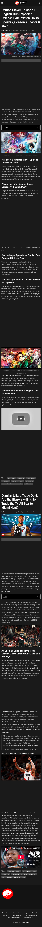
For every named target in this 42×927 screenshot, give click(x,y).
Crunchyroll (21, 478)
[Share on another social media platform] (21, 60)
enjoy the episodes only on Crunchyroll (21, 400)
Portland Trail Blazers (13, 877)
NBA (11, 727)
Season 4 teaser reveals (13, 286)
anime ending (12, 478)
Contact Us (5, 913)
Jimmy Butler (35, 660)
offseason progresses (19, 838)
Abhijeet (5, 30)
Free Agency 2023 (17, 874)
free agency (5, 874)
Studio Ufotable (19, 383)
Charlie (5, 512)
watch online (28, 484)
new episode (29, 481)
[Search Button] (40, 3)
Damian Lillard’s (7, 660)
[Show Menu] (2, 3)
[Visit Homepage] (21, 3)
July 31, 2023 (31, 749)
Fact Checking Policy (31, 915)
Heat (25, 874)
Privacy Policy (28, 917)
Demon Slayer (31, 478)
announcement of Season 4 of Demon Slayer (20, 375)
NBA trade (17, 815)
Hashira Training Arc (17, 481)
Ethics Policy (17, 915)
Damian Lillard (27, 871)
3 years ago (14, 30)
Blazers (30, 820)
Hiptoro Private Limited (23, 922)
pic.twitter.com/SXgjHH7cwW (27, 745)
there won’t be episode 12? (29, 191)
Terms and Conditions (14, 917)
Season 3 (5, 484)
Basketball (11, 871)
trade (7, 712)
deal (34, 871)
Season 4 (13, 484)
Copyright (25, 913)
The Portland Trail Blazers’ (10, 813)
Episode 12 (31, 262)
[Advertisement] (21, 85)
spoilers (20, 484)
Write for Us (6, 915)
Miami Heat (34, 668)
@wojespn (32, 740)
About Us (34, 913)
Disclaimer (16, 913)
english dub (5, 481)
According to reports (17, 833)
